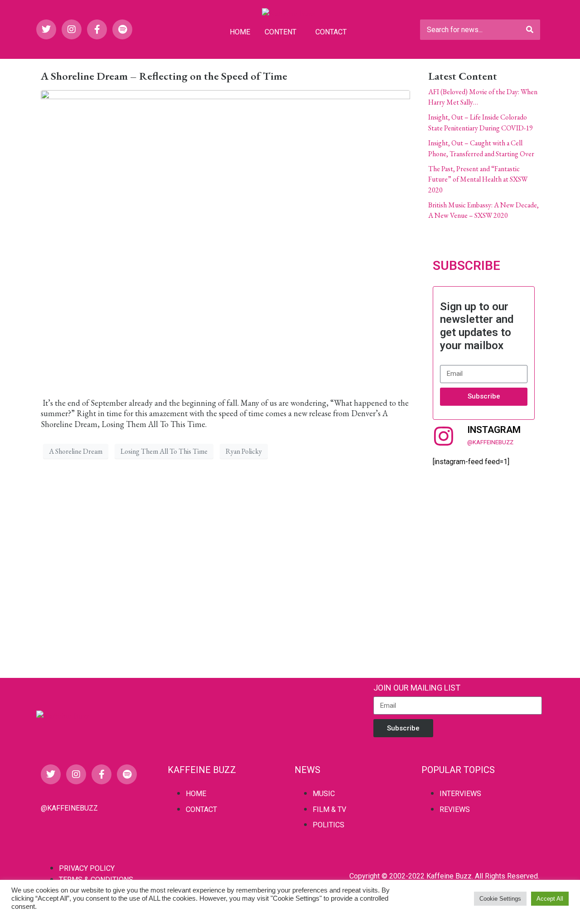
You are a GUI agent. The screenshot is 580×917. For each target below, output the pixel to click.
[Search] (529, 29)
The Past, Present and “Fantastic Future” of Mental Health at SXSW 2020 (477, 179)
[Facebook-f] (97, 29)
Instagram (494, 429)
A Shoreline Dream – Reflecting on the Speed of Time (164, 76)
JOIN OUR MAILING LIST (416, 687)
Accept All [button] (549, 898)
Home (240, 32)
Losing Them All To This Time (164, 451)
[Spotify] (122, 29)
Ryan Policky (244, 451)
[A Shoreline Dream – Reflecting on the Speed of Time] (225, 239)
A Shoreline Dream (75, 451)
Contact (331, 32)
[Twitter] (46, 29)
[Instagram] (72, 29)
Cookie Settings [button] (500, 898)
